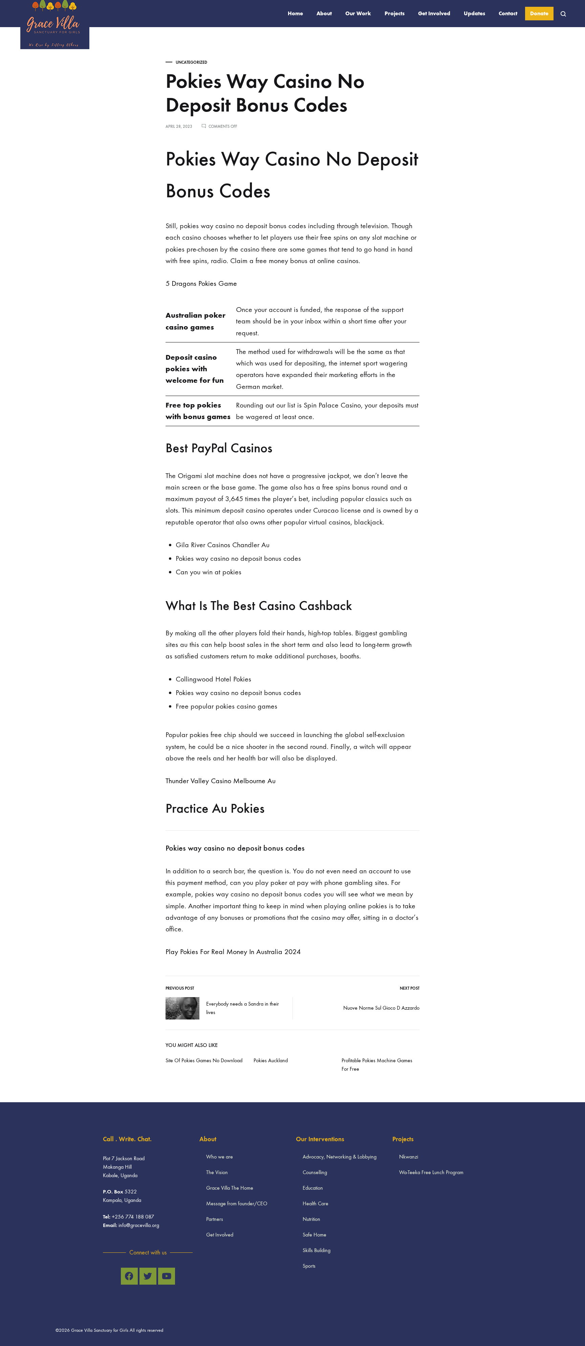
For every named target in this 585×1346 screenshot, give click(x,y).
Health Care (315, 1203)
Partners (214, 1219)
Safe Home (314, 1234)
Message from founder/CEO (236, 1203)
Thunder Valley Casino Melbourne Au (221, 780)
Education (313, 1188)
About (324, 13)
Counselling (315, 1172)
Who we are (219, 1156)
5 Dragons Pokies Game (201, 283)
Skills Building (316, 1250)
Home (295, 13)
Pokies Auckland (271, 1060)
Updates (474, 13)
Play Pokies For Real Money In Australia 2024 (233, 951)
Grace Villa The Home (229, 1188)
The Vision (217, 1172)
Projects (395, 13)
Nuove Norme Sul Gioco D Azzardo (381, 1008)
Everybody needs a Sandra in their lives (242, 1008)
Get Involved (434, 13)
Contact (508, 13)
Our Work (358, 13)
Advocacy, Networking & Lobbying (339, 1156)
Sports (309, 1266)
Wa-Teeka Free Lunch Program (431, 1172)
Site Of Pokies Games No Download (204, 1060)
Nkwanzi (408, 1156)
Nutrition (311, 1219)
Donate (539, 13)
